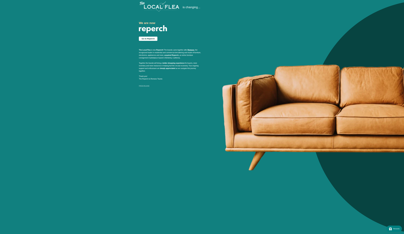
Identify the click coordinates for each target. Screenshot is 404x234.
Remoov (191, 50)
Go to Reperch (148, 39)
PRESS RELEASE (144, 86)
